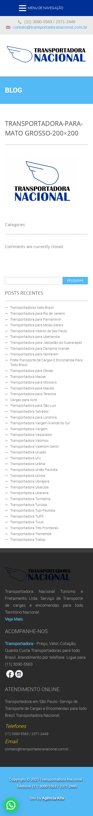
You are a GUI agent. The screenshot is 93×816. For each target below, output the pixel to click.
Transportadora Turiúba (28, 504)
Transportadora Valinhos (29, 440)
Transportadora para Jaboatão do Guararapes (46, 342)
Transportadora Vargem (28, 429)
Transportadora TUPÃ (27, 516)
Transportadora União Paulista (34, 469)
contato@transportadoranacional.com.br (50, 27)
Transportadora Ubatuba (29, 487)
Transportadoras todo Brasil (32, 307)
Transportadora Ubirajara (29, 481)
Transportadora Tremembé (30, 533)
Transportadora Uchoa (27, 475)
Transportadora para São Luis (33, 405)
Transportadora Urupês (28, 452)
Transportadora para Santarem (34, 354)
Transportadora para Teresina (33, 393)
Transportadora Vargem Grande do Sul (40, 423)
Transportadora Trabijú (28, 539)
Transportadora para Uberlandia (35, 336)
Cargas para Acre (23, 399)
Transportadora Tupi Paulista (32, 510)
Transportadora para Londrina (33, 417)
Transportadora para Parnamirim (35, 319)
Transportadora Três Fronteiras (34, 527)
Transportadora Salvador (29, 411)
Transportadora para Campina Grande (39, 348)
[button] (23, 9)
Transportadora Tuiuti (27, 522)
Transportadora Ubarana (29, 492)
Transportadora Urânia (27, 463)
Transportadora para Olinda (31, 370)
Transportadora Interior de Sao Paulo (38, 331)
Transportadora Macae (28, 376)
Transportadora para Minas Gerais (36, 325)
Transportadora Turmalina (30, 498)
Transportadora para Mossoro (33, 382)
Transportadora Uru (25, 458)
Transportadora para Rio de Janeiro (37, 313)
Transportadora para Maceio (32, 388)
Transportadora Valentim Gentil (34, 446)
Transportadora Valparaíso (31, 434)
